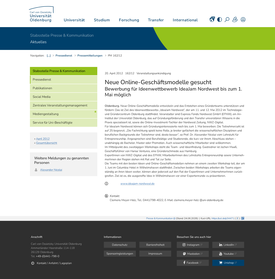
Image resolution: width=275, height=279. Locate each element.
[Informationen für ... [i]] (235, 20)
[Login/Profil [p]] (243, 20)
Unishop (228, 263)
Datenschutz (119, 245)
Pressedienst (42, 79)
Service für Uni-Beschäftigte (52, 122)
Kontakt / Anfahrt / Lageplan (54, 263)
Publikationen (42, 88)
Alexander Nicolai (51, 170)
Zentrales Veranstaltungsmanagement (60, 105)
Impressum (155, 253)
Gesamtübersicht (46, 143)
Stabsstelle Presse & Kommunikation (62, 35)
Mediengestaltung (46, 114)
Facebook (192, 263)
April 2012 (43, 139)
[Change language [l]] (212, 20)
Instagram (192, 245)
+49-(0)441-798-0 (47, 256)
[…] (49, 55)
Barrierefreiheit (155, 245)
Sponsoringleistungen (119, 253)
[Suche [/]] (227, 20)
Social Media (42, 97)
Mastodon (193, 254)
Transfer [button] (156, 20)
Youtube (228, 254)
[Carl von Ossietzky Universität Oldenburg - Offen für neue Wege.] (41, 13)
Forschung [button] (129, 20)
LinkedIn (228, 245)
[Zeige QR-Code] (242, 218)
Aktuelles (38, 42)
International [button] (185, 20)
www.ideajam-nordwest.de (137, 184)
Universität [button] (74, 20)
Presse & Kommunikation (159, 218)
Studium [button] (102, 20)
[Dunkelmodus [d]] (219, 20)
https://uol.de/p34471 (223, 218)
